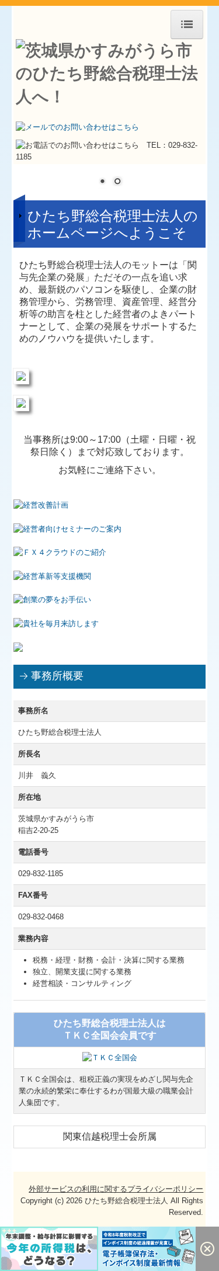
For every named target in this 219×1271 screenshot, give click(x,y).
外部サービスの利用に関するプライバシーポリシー (116, 1189)
